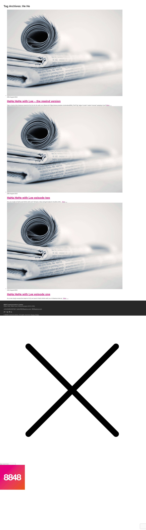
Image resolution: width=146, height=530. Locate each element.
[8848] (12, 489)
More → (109, 105)
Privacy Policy (35, 315)
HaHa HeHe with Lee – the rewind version (34, 101)
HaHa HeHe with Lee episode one (28, 294)
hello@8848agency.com (23, 309)
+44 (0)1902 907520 (10, 309)
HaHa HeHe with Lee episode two (28, 197)
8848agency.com (37, 309)
